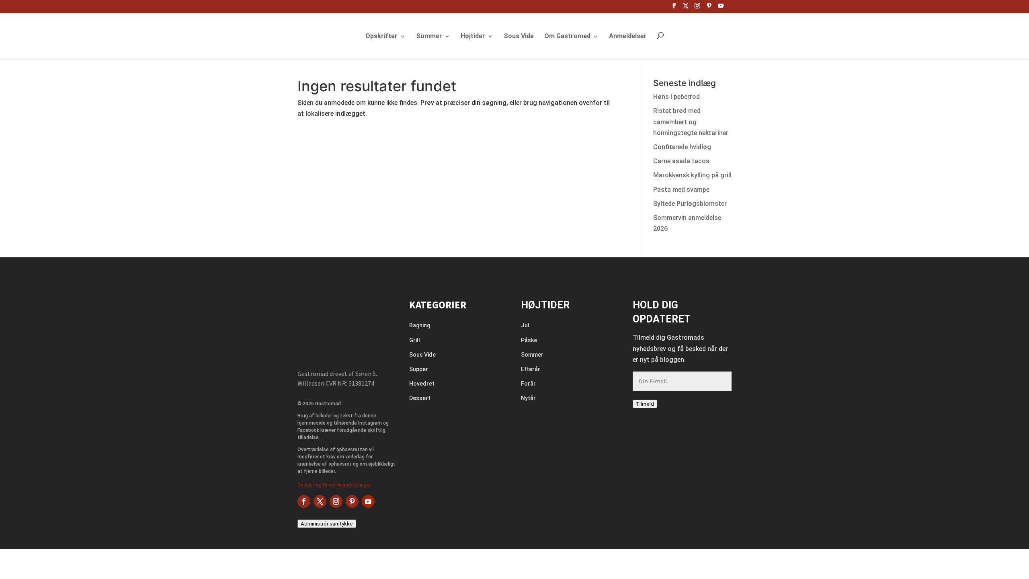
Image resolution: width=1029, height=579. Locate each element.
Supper (418, 369)
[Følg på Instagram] (336, 501)
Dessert (419, 398)
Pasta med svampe (681, 189)
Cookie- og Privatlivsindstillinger (334, 485)
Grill (414, 340)
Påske (529, 340)
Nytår (528, 398)
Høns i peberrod (676, 97)
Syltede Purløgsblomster (690, 203)
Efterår (530, 369)
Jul (525, 325)
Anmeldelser (628, 36)
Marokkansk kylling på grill (692, 175)
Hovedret (422, 383)
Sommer (429, 36)
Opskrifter (381, 36)
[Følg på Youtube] (368, 501)
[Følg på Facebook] (303, 501)
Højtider (473, 36)
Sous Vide (519, 36)
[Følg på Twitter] (320, 501)
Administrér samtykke (327, 524)
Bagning (419, 325)
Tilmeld (645, 404)
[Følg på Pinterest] (352, 501)
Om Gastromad (567, 36)
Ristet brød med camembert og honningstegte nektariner (690, 121)
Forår (528, 383)
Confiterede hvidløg (682, 147)
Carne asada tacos (681, 161)
